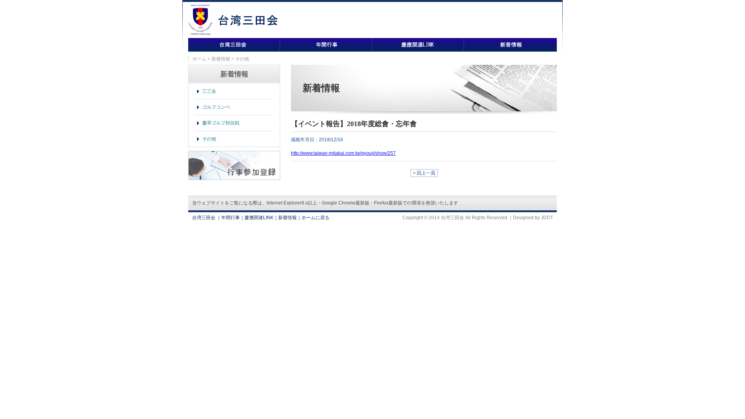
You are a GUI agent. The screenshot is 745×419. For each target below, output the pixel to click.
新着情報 (510, 45)
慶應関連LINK (418, 45)
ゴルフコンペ (216, 107)
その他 (209, 139)
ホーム (199, 59)
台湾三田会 (234, 45)
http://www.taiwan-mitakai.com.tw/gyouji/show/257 (343, 153)
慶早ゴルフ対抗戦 (220, 123)
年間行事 (326, 45)
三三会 (209, 91)
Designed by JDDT (533, 217)
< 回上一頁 (424, 173)
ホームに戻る (315, 217)
